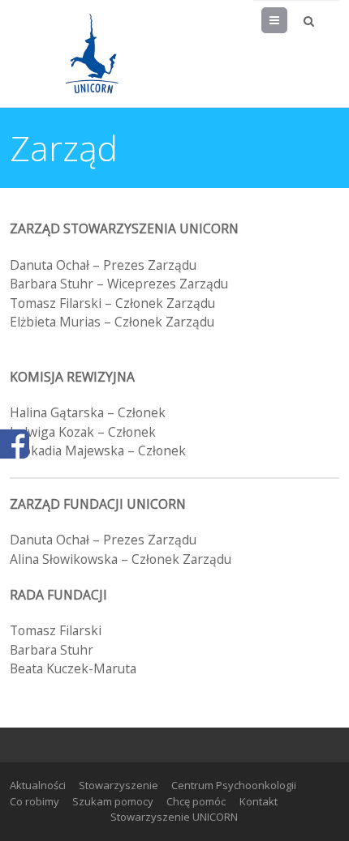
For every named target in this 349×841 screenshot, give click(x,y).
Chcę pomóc (196, 801)
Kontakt (258, 801)
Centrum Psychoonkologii (233, 785)
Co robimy (34, 801)
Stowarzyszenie (118, 785)
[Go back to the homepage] (91, 53)
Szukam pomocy (112, 801)
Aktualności (38, 785)
